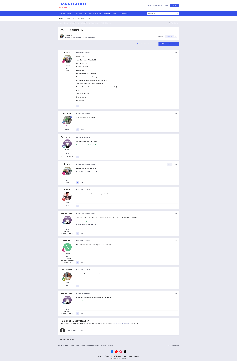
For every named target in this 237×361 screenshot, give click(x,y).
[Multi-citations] (77, 106)
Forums (60, 18)
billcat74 (67, 113)
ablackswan (67, 270)
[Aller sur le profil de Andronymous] (67, 143)
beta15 (69, 35)
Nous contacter (127, 356)
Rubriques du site (80, 13)
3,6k (68, 129)
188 (68, 68)
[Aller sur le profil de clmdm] (67, 196)
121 (68, 206)
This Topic (170, 13)
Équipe (68, 18)
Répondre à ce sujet (168, 44)
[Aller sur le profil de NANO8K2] (67, 247)
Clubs (89, 18)
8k (68, 153)
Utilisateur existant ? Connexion (157, 5)
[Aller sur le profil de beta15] (62, 36)
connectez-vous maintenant (121, 323)
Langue (100, 356)
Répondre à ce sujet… (77, 330)
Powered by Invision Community (118, 358)
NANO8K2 (67, 241)
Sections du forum (94, 13)
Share (160, 36)
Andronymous (67, 137)
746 (68, 286)
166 (68, 257)
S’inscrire (174, 5)
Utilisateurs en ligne (79, 18)
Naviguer (107, 13)
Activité (115, 13)
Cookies (136, 356)
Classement (124, 13)
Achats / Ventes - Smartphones (86, 37)
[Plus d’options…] (176, 52)
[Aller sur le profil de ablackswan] (67, 276)
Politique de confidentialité (113, 356)
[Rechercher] (177, 13)
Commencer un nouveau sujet (146, 44)
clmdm (67, 190)
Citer (82, 106)
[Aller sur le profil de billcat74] (67, 120)
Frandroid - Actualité (65, 13)
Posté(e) (83, 52)
